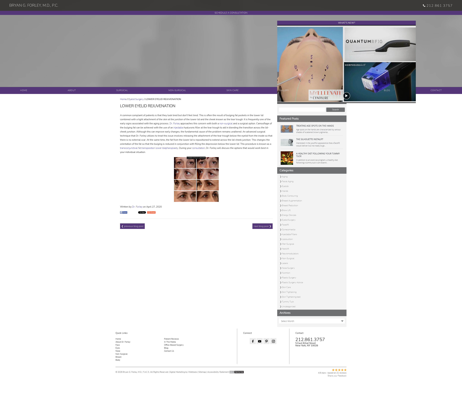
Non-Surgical (288, 258)
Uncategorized (288, 307)
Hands (285, 191)
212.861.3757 (440, 5)
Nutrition (286, 273)
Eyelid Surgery (136, 99)
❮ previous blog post (132, 226)
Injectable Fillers (289, 234)
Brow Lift (286, 210)
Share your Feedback (337, 376)
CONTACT (436, 90)
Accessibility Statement (218, 372)
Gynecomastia (288, 230)
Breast (118, 357)
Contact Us (169, 351)
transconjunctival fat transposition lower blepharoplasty (149, 148)
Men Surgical (288, 244)
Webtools (192, 372)
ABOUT (72, 90)
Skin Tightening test (291, 297)
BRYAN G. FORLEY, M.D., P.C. (33, 5)
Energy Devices (289, 215)
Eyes (118, 348)
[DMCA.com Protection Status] (236, 372)
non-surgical (226, 123)
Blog (166, 348)
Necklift (285, 249)
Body (118, 360)
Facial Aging (287, 181)
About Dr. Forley (123, 342)
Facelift (285, 225)
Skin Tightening (289, 292)
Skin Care (286, 287)
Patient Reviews (171, 339)
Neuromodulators (290, 254)
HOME (23, 90)
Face (118, 345)
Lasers (285, 263)
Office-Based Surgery (174, 345)
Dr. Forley (175, 123)
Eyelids (285, 186)
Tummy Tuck (288, 302)
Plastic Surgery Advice (292, 282)
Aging (285, 177)
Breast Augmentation (292, 201)
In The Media (170, 342)
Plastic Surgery (289, 278)
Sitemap (202, 372)
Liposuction (287, 239)
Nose (118, 351)
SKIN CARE (233, 90)
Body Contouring (290, 196)
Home (123, 99)
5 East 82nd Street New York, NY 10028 (306, 344)
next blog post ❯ (262, 226)
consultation (198, 148)
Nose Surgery (288, 268)
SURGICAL (122, 90)
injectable (178, 127)
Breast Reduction (290, 205)
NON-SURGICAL (177, 90)
